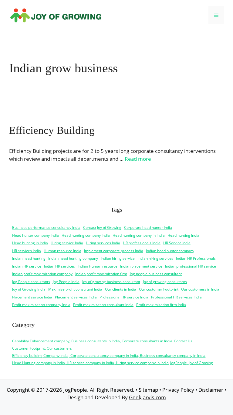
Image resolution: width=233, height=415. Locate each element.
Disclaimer (210, 389)
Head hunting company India (86, 235)
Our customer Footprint (158, 289)
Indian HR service (26, 266)
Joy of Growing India (29, 289)
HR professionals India (141, 242)
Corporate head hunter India (148, 227)
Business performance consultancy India (46, 227)
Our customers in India (200, 289)
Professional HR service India (124, 297)
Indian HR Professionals (196, 258)
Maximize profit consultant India (75, 289)
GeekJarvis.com (147, 397)
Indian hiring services (155, 258)
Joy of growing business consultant (111, 281)
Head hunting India (183, 235)
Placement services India (76, 297)
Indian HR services (59, 266)
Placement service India (32, 297)
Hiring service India (67, 242)
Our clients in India (120, 289)
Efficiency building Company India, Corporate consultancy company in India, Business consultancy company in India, (109, 355)
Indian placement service (141, 266)
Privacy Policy (178, 389)
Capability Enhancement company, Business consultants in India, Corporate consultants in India (92, 341)
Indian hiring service (118, 258)
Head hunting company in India (139, 235)
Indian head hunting (29, 258)
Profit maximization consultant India (103, 304)
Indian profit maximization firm (101, 273)
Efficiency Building (52, 130)
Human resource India (62, 250)
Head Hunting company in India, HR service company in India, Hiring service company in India (90, 362)
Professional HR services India (176, 297)
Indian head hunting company (73, 258)
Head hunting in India (30, 242)
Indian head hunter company (170, 250)
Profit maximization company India (41, 304)
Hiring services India (103, 242)
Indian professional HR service (190, 266)
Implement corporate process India (113, 250)
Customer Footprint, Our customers (42, 348)
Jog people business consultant (156, 273)
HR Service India (177, 242)
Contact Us (183, 341)
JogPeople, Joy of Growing (191, 362)
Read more (138, 158)
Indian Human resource (97, 266)
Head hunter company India (35, 235)
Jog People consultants (31, 281)
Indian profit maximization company (42, 273)
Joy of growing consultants (165, 281)
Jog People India (66, 281)
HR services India (26, 250)
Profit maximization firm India (161, 304)
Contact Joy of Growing (102, 227)
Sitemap (148, 389)
